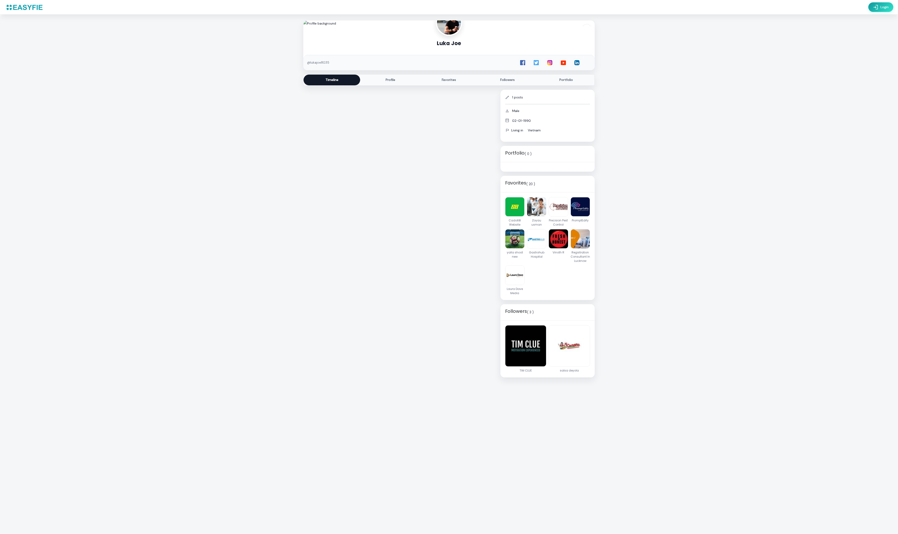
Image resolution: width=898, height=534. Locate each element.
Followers (507, 80)
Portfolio (566, 80)
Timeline (332, 80)
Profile (390, 80)
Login (881, 7)
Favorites (449, 80)
